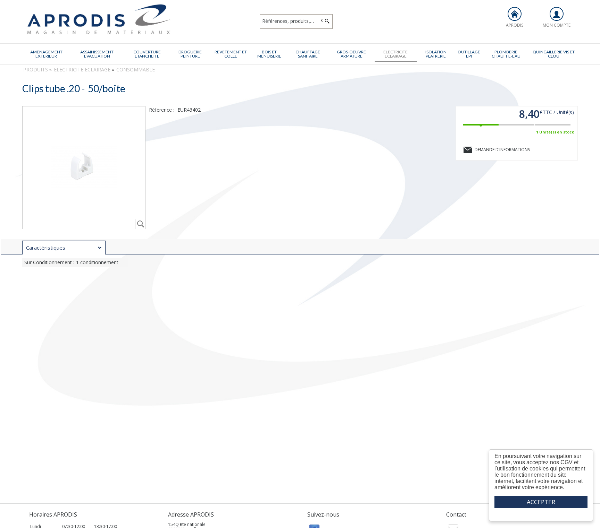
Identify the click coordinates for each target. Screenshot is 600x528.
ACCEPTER (541, 502)
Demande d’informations (502, 150)
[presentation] (64, 247)
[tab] (64, 247)
